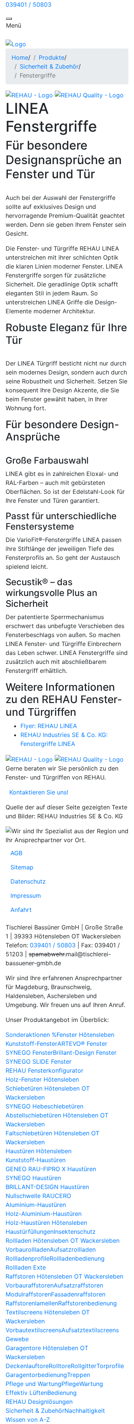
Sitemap (22, 867)
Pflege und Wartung (33, 1383)
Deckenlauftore (27, 1366)
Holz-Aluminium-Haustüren (44, 1213)
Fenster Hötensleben (85, 1034)
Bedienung (62, 1392)
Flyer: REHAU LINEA (48, 726)
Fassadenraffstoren (78, 1294)
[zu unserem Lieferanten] (30, 94)
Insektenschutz (75, 1231)
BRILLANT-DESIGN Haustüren (47, 1187)
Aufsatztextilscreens (90, 1330)
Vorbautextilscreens (33, 1330)
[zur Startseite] (16, 43)
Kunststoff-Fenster (31, 1043)
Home (20, 57)
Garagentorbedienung (36, 1374)
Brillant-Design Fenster (85, 1052)
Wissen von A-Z (28, 1419)
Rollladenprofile (28, 1258)
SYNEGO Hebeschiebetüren (44, 1106)
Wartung (91, 1383)
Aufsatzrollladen (73, 1249)
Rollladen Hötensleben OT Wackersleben (62, 1240)
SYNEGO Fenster (29, 1052)
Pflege (70, 1383)
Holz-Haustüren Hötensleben (46, 1222)
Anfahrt (21, 909)
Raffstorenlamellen (32, 1303)
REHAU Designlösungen (39, 1401)
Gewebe (17, 1339)
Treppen (78, 1374)
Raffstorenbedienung (87, 1303)
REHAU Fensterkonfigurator (44, 1070)
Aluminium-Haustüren (36, 1204)
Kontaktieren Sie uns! (37, 792)
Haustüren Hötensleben (38, 1151)
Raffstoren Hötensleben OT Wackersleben (64, 1276)
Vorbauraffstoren (30, 1285)
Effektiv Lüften (26, 1392)
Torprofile (110, 1366)
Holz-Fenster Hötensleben (42, 1079)
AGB (16, 853)
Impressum (25, 895)
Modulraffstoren (28, 1294)
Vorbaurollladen (28, 1249)
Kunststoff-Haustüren (36, 1160)
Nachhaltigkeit (84, 1410)
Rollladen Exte (26, 1267)
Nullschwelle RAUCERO (38, 1195)
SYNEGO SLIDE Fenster (38, 1061)
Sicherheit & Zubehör (49, 66)
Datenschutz (28, 881)
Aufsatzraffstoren (78, 1285)
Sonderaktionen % (31, 1034)
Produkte (51, 57)
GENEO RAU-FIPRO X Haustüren (51, 1169)
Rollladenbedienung (77, 1258)
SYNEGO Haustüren (33, 1178)
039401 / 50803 (28, 4)
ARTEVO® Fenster (82, 1043)
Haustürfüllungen (30, 1231)
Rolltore (60, 1366)
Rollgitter (83, 1366)
